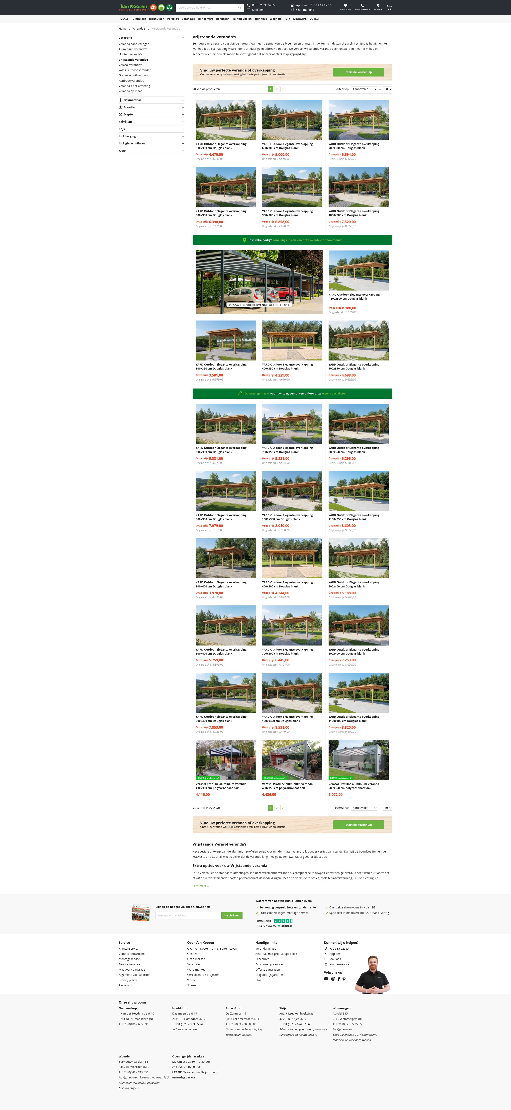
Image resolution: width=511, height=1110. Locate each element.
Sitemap (192, 985)
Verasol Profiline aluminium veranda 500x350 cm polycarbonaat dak (354, 786)
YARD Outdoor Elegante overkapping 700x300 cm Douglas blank (354, 146)
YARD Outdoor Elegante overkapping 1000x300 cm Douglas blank (354, 213)
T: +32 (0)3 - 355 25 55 (347, 1024)
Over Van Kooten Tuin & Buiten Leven (212, 948)
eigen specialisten (334, 393)
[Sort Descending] (380, 89)
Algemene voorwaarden (135, 975)
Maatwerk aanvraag (132, 969)
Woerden (125, 1056)
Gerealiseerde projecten (203, 975)
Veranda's (139, 28)
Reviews (124, 985)
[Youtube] (326, 979)
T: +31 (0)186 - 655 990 (134, 1024)
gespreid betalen (286, 907)
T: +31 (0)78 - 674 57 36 (294, 1024)
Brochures (262, 959)
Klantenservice (129, 948)
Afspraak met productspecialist (276, 954)
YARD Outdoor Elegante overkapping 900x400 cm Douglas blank (221, 718)
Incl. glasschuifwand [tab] (133, 143)
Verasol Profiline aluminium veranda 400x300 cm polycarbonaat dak (221, 786)
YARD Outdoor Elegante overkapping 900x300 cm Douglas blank (287, 213)
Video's (192, 980)
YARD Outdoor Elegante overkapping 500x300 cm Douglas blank (221, 146)
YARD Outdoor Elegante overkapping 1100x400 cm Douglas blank (354, 718)
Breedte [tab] (129, 107)
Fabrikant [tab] (125, 121)
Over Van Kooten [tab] (200, 942)
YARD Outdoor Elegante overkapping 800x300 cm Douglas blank (221, 213)
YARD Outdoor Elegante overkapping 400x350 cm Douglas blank (287, 366)
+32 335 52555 (339, 948)
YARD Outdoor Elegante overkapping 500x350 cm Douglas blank (354, 366)
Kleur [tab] (122, 150)
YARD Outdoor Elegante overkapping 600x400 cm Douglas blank (221, 651)
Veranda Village (266, 948)
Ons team (193, 954)
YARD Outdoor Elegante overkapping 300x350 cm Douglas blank (221, 366)
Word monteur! (197, 969)
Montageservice (129, 959)
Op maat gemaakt (257, 393)
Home (123, 28)
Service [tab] (124, 942)
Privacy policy (128, 980)
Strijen (283, 1008)
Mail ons (335, 959)
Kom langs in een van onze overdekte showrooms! (307, 240)
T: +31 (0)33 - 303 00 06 (241, 1024)
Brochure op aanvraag (270, 964)
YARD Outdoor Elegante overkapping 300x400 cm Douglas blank (221, 584)
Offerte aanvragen (268, 969)
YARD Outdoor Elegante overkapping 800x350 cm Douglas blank (354, 450)
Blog (258, 980)
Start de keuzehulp (359, 72)
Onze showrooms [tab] (133, 1002)
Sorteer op (342, 89)
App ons (335, 954)
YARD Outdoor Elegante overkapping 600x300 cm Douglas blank (287, 146)
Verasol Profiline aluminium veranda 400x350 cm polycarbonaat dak (287, 786)
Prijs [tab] (122, 129)
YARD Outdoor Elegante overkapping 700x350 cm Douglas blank (287, 450)
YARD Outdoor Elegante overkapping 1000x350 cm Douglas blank (287, 517)
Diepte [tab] (128, 114)
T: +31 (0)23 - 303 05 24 (187, 1024)
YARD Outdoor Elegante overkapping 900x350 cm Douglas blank (221, 517)
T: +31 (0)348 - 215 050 (134, 1072)
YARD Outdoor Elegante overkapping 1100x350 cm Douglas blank (354, 517)
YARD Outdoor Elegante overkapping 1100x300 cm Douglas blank (354, 296)
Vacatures (193, 964)
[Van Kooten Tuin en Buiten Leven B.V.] (146, 7)
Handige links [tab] (266, 942)
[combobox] (210, 8)
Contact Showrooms (132, 954)
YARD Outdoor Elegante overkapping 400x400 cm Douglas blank (287, 584)
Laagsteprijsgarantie (269, 975)
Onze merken (196, 959)
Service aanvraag (130, 964)
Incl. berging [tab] (127, 136)
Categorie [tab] (125, 38)
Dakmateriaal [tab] (133, 100)
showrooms (351, 907)
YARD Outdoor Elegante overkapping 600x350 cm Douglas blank (221, 450)
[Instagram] (333, 979)
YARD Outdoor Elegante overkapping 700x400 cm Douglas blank (287, 651)
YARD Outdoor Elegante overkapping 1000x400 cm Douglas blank (287, 718)
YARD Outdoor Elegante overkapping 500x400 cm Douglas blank (354, 584)
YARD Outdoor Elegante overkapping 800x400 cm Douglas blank (354, 651)
